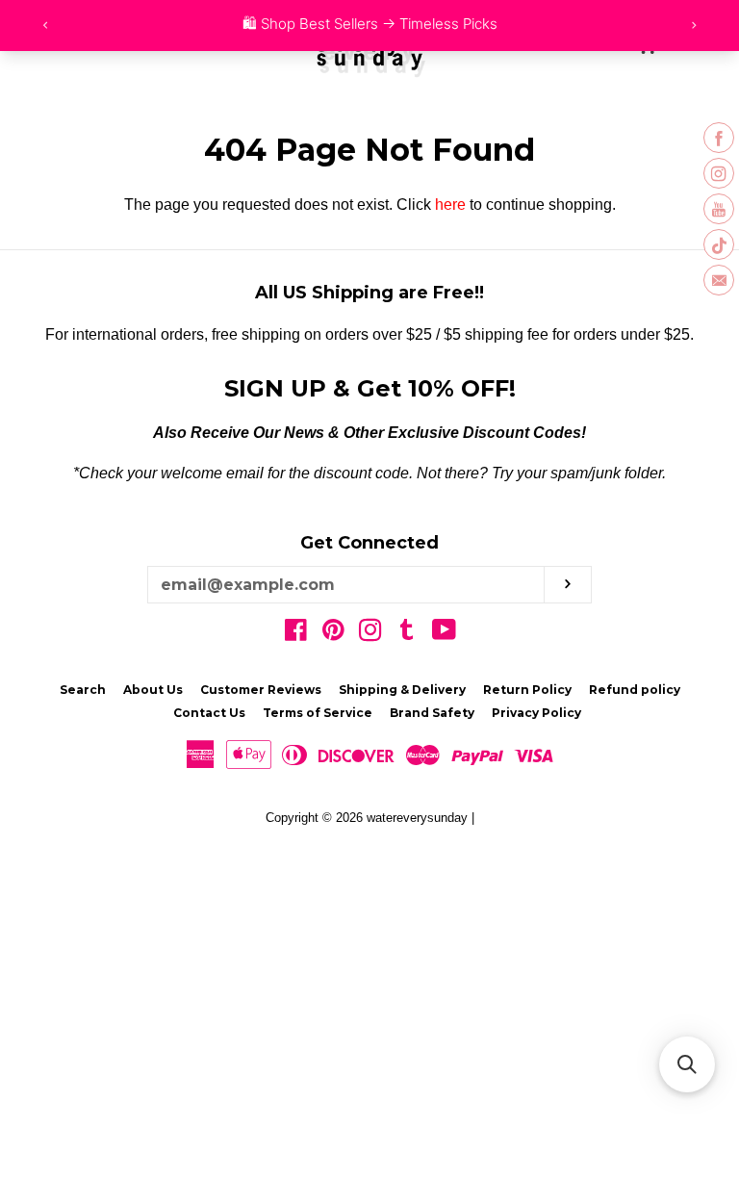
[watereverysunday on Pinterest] (333, 634)
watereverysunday (417, 817)
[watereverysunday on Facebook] (296, 634)
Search (83, 689)
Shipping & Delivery (402, 689)
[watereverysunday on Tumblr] (407, 634)
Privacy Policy (536, 712)
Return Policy (527, 689)
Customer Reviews (260, 689)
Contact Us (209, 712)
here (450, 204)
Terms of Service (317, 712)
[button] (687, 1064)
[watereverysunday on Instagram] (370, 634)
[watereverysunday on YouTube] (444, 634)
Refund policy (634, 689)
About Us (153, 689)
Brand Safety (432, 712)
